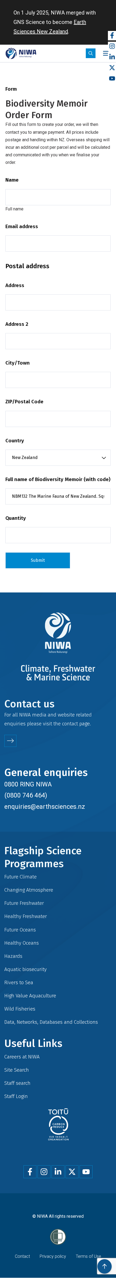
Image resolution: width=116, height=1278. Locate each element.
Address (14, 285)
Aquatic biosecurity (25, 969)
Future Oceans (20, 930)
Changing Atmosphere (28, 890)
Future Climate (20, 877)
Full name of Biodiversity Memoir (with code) (57, 479)
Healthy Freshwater (25, 916)
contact (70, 724)
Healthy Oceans (21, 943)
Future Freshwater (24, 903)
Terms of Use (88, 1256)
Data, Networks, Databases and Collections (51, 1022)
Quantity (15, 518)
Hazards (13, 956)
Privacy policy (53, 1256)
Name (12, 180)
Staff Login (16, 1096)
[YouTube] (112, 78)
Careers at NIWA (22, 1057)
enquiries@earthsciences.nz (44, 806)
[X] (112, 68)
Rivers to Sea (18, 982)
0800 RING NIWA (28, 784)
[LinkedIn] (112, 57)
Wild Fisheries (19, 1009)
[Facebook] (112, 35)
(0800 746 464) (25, 795)
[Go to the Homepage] (20, 53)
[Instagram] (112, 46)
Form (11, 89)
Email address (21, 226)
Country (14, 440)
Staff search (17, 1083)
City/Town (17, 363)
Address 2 (16, 324)
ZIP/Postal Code (24, 401)
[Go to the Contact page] (10, 741)
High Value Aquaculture (30, 996)
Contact (22, 1256)
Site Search (16, 1070)
